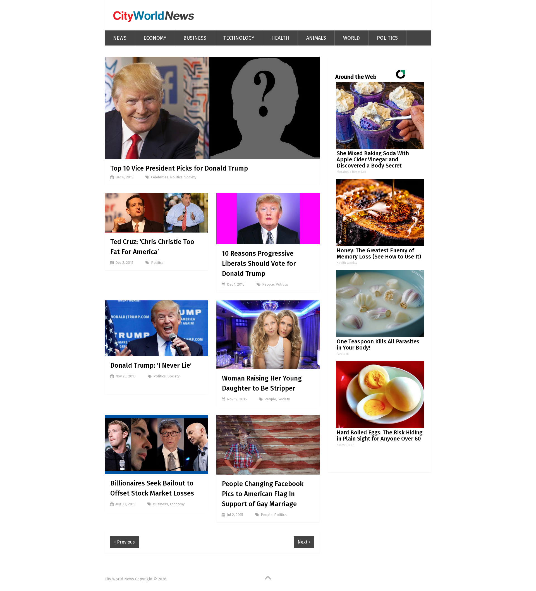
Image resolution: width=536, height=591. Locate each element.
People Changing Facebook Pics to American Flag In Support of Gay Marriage (262, 494)
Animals (316, 38)
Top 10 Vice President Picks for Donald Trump (179, 168)
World (351, 38)
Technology (238, 38)
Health (280, 38)
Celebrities (159, 177)
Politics (387, 38)
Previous (125, 542)
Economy (154, 38)
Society (190, 177)
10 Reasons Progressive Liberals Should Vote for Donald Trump (259, 263)
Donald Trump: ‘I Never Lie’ (151, 365)
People (268, 284)
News (119, 38)
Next (303, 542)
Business (194, 38)
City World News (119, 579)
